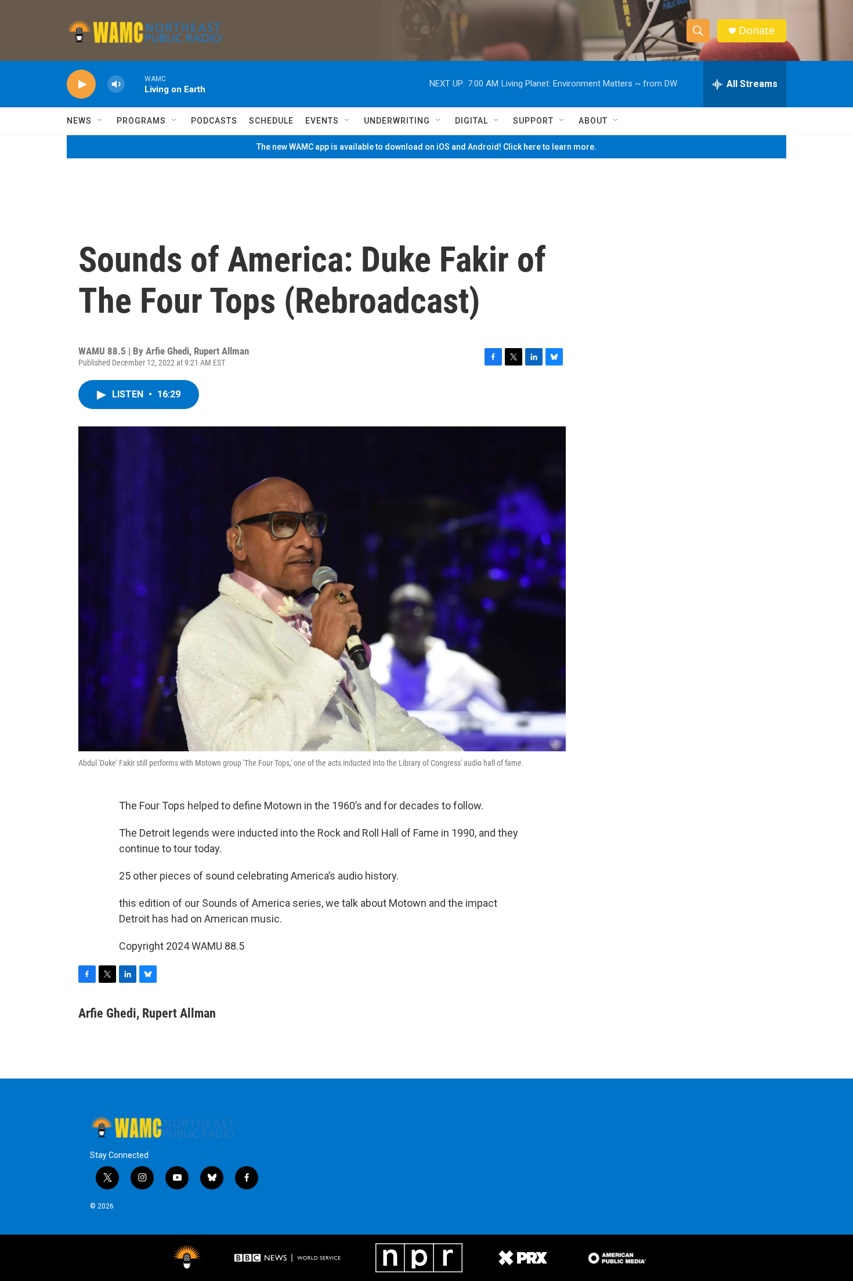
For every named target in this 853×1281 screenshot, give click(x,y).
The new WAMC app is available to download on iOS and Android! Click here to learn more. (426, 146)
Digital (471, 120)
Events (322, 120)
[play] (81, 84)
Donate (757, 30)
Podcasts (214, 120)
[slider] (134, 84)
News (79, 120)
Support (533, 120)
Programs (141, 120)
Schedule (271, 120)
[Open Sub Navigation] (100, 120)
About (593, 120)
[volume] (116, 84)
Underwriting (397, 120)
